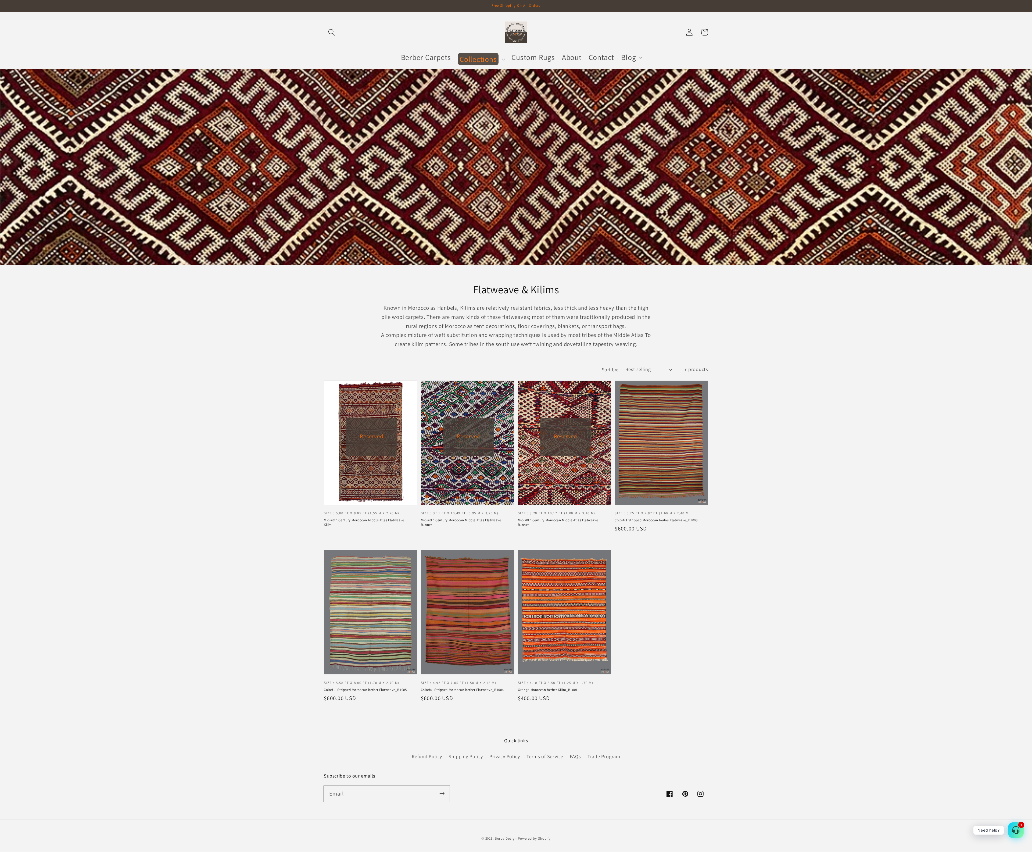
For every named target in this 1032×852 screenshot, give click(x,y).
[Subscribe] (442, 793)
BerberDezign (506, 838)
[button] (331, 32)
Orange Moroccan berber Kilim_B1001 (548, 689)
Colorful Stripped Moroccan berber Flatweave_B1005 (365, 689)
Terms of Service (544, 756)
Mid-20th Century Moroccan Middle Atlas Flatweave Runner (461, 522)
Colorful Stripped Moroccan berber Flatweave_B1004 (462, 689)
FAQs (575, 756)
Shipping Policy (466, 756)
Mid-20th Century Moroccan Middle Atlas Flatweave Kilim (364, 522)
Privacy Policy (504, 756)
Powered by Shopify (534, 838)
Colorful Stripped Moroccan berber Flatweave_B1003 (656, 520)
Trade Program (603, 756)
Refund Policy (427, 756)
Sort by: (610, 369)
